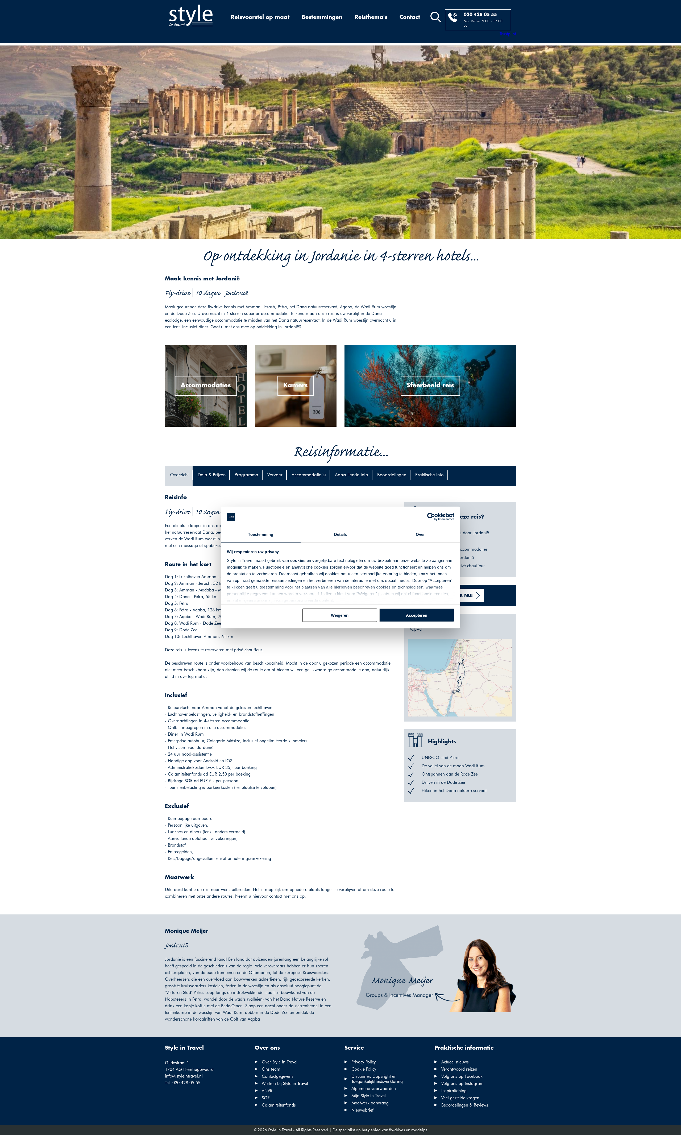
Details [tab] (340, 534)
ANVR (267, 1090)
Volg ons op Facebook (462, 1076)
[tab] (179, 476)
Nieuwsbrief (362, 1110)
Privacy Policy (363, 1061)
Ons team (271, 1069)
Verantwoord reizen (459, 1069)
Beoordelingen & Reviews (464, 1105)
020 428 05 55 (480, 15)
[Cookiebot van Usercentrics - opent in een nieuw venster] (431, 517)
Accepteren (416, 615)
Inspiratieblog (454, 1090)
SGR (266, 1097)
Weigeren (339, 615)
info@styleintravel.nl (184, 1076)
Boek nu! (462, 596)
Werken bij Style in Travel (285, 1083)
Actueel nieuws (455, 1061)
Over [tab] (420, 534)
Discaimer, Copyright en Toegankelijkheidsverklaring (377, 1079)
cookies (298, 560)
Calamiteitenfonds (279, 1105)
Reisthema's (371, 17)
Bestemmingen (322, 17)
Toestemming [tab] (260, 534)
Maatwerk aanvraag (370, 1102)
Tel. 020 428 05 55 (182, 1082)
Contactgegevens (277, 1076)
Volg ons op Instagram (462, 1083)
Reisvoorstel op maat (260, 17)
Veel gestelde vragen (460, 1097)
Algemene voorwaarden (373, 1088)
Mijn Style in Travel (368, 1095)
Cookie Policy (363, 1069)
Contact (410, 17)
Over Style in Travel (279, 1061)
